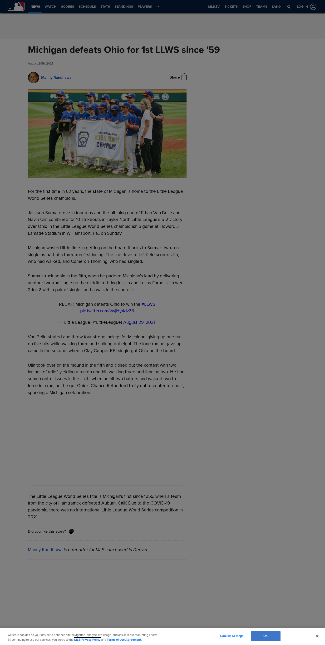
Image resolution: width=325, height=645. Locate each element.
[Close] (317, 636)
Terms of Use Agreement (124, 640)
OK (265, 636)
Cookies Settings (231, 636)
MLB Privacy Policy (87, 640)
